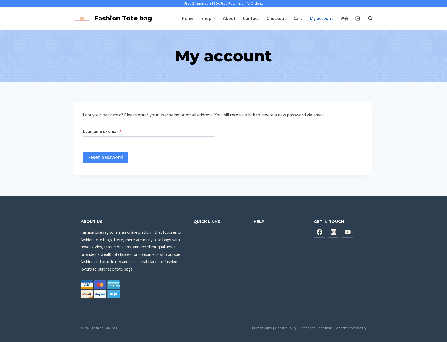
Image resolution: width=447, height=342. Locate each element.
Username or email (103, 132)
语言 (344, 18)
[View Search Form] (368, 18)
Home (188, 18)
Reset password (105, 157)
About (229, 18)
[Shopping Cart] (357, 18)
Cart (298, 18)
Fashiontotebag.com (99, 232)
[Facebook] (319, 232)
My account (321, 18)
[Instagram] (333, 232)
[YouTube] (347, 232)
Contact (251, 18)
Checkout (276, 18)
